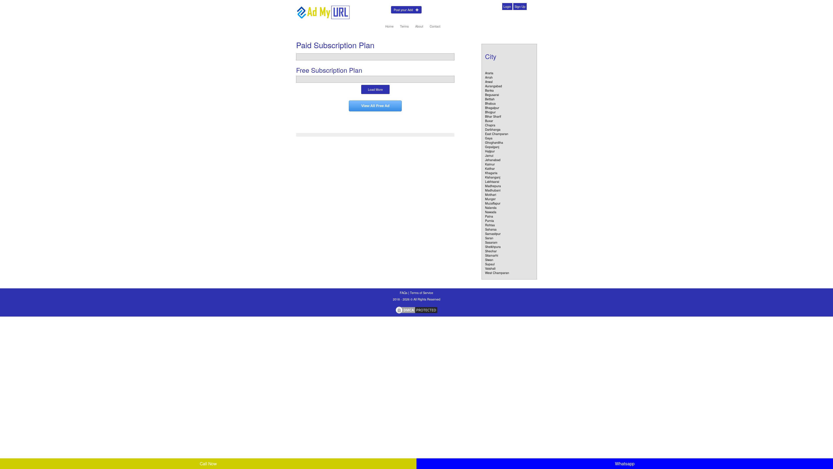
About (419, 26)
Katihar (490, 168)
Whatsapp (625, 463)
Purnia (489, 220)
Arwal (489, 81)
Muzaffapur (492, 203)
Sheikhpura (493, 246)
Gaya (488, 138)
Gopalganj (492, 147)
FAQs (404, 293)
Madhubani (492, 190)
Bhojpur (490, 112)
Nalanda (491, 207)
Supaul (490, 264)
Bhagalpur (492, 108)
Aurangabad (493, 86)
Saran (489, 238)
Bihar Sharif (493, 116)
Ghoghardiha (494, 142)
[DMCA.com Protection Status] (416, 309)
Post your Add (405, 10)
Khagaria (491, 173)
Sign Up (520, 6)
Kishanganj (492, 177)
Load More (375, 89)
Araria (489, 73)
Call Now (208, 463)
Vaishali (490, 268)
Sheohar (491, 251)
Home (389, 26)
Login (507, 6)
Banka (489, 90)
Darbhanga (492, 129)
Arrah (489, 77)
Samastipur (493, 233)
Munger (490, 199)
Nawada (490, 212)
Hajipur (490, 151)
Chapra (490, 125)
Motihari (490, 194)
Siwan (489, 260)
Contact (435, 26)
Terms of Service (421, 293)
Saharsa (491, 229)
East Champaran (496, 134)
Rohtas (490, 225)
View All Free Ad (375, 106)
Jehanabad (492, 160)
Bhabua (490, 103)
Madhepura (493, 186)
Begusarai (492, 94)
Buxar (489, 121)
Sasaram (491, 242)
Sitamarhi (491, 255)
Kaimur (490, 164)
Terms (404, 26)
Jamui (489, 155)
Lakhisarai (492, 181)
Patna (489, 216)
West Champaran (497, 273)
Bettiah (490, 99)
